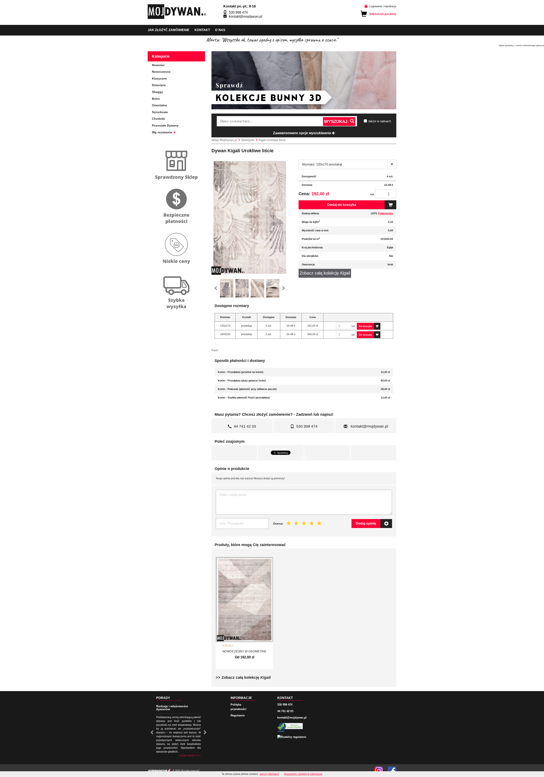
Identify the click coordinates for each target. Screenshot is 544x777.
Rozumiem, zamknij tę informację (303, 774)
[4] (311, 523)
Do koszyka (365, 326)
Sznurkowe (160, 112)
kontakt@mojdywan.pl (245, 16)
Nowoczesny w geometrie (244, 651)
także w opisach (379, 121)
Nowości (158, 65)
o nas (220, 30)
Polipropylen (385, 213)
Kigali (227, 645)
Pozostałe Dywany (165, 125)
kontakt (202, 30)
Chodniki (158, 118)
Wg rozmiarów (162, 132)
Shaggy (157, 92)
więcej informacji (269, 774)
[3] (304, 523)
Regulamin (238, 715)
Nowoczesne (161, 71)
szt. (372, 194)
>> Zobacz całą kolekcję (243, 677)
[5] (319, 523)
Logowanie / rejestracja (382, 6)
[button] (215, 288)
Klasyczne (159, 78)
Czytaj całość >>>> (190, 755)
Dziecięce (159, 85)
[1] (288, 523)
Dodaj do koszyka (341, 204)
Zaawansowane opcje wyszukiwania (302, 133)
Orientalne (159, 105)
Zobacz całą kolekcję (325, 273)
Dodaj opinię (366, 523)
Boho (156, 98)
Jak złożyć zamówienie (168, 30)
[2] (296, 523)
